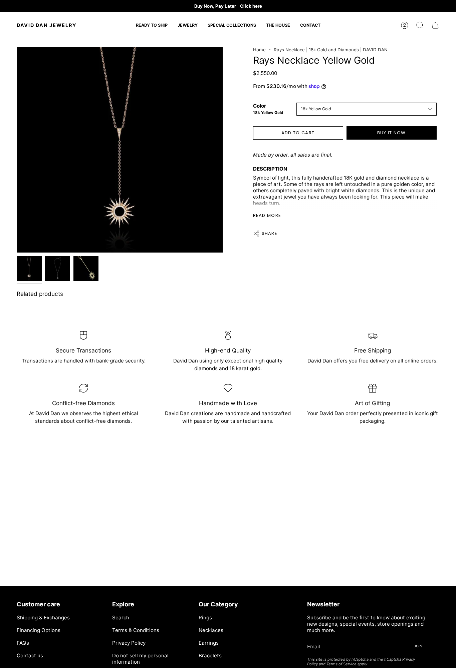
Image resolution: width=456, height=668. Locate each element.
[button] (188, 25)
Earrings (209, 643)
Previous (16, 150)
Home (259, 49)
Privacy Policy (129, 643)
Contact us (30, 655)
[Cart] (435, 25)
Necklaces (211, 630)
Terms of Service (341, 664)
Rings (205, 617)
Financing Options (38, 630)
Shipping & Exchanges (43, 617)
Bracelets (210, 655)
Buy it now (391, 133)
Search (120, 617)
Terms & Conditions (135, 630)
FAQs (23, 643)
